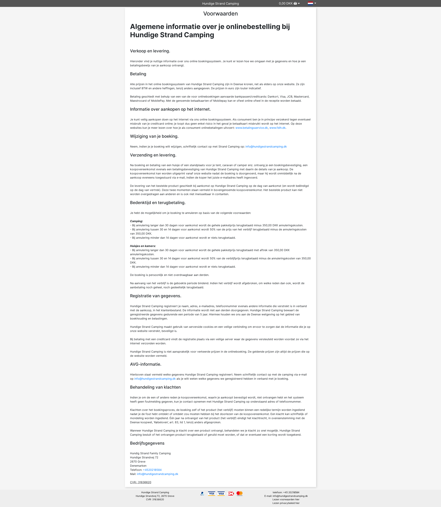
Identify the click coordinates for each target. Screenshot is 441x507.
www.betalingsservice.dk (251, 127)
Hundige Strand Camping (220, 3)
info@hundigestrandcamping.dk (266, 146)
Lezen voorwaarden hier (286, 499)
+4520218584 (152, 469)
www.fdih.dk (277, 127)
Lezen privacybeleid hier (286, 503)
